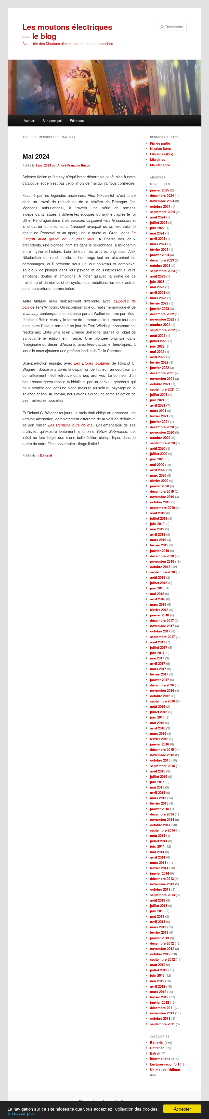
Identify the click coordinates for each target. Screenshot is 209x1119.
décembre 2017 (162, 620)
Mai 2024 (35, 156)
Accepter (182, 1109)
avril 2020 (157, 469)
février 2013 (159, 932)
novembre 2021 (162, 378)
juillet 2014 (158, 840)
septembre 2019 (162, 507)
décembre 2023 (162, 260)
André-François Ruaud (73, 165)
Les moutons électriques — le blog (67, 31)
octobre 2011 (160, 1018)
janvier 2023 (159, 308)
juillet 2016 (158, 711)
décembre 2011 (162, 1007)
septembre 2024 (162, 211)
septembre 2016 (162, 701)
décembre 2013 (162, 878)
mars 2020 (158, 475)
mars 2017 (158, 668)
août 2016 (157, 706)
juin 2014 (157, 846)
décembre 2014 (162, 814)
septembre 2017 (162, 636)
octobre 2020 (160, 437)
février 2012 (159, 996)
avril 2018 (157, 599)
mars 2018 (158, 604)
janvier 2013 (159, 937)
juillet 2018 (158, 582)
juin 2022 (157, 346)
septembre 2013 (162, 894)
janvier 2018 (159, 615)
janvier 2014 (159, 873)
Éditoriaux (77, 120)
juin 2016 (157, 717)
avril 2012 (157, 986)
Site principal (52, 120)
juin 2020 (157, 459)
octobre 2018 (160, 566)
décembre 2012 (162, 943)
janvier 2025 (159, 190)
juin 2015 (157, 781)
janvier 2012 (159, 1002)
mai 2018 (157, 593)
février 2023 (159, 303)
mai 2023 (157, 286)
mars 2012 (158, 991)
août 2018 (157, 577)
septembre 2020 (162, 442)
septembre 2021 (162, 389)
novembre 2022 (162, 319)
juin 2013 (157, 910)
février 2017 (159, 674)
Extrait (155, 1053)
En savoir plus (21, 1113)
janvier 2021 (159, 421)
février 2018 (159, 609)
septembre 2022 (162, 329)
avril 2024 (157, 238)
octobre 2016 (160, 695)
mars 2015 (158, 797)
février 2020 (159, 480)
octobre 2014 (160, 824)
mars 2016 (158, 733)
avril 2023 (157, 292)
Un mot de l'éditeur (165, 1069)
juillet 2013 (158, 905)
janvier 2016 (159, 744)
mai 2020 (157, 464)
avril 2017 (157, 663)
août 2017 (157, 642)
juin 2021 (157, 399)
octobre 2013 (160, 889)
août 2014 (157, 835)
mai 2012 (157, 980)
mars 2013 (158, 926)
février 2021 (159, 415)
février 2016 (159, 738)
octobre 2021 (160, 383)
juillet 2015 (158, 776)
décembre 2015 (162, 749)
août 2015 (157, 771)
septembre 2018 (162, 572)
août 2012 (157, 964)
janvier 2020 (159, 485)
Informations (160, 1058)
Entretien (157, 1047)
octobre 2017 (160, 631)
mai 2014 (157, 851)
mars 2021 (158, 410)
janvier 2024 (159, 254)
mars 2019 (158, 539)
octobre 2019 (160, 502)
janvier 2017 (159, 679)
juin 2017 (157, 652)
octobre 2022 (160, 324)
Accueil (29, 120)
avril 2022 (157, 356)
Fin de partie (160, 143)
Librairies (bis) (161, 153)
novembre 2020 (162, 432)
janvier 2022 (159, 367)
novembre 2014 (162, 819)
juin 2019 (157, 523)
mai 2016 (157, 722)
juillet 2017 (158, 647)
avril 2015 (157, 792)
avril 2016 (157, 728)
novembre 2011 (162, 1013)
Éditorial (46, 455)
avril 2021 (157, 405)
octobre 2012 (160, 953)
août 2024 (157, 217)
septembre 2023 (162, 270)
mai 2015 (157, 787)
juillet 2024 (158, 222)
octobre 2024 (160, 206)
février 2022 (159, 362)
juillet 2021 (158, 394)
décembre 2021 (162, 372)
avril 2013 (157, 921)
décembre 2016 (162, 685)
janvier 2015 (159, 808)
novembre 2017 (162, 625)
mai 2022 (157, 351)
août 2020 (157, 448)
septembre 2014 (162, 830)
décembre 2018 (162, 556)
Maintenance (160, 164)
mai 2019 (157, 529)
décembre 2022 (162, 313)
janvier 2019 (159, 550)
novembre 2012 (162, 948)
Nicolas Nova (160, 148)
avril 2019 (157, 534)
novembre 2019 (162, 496)
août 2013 (157, 900)
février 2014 (159, 867)
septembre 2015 (162, 765)
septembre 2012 (162, 959)
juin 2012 (157, 975)
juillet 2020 (158, 453)
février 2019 (159, 545)
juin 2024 (157, 227)
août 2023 (157, 276)
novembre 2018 (162, 561)
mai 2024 (157, 233)
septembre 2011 (162, 1023)
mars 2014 (158, 862)
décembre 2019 (162, 491)
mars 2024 (158, 243)
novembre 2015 (162, 754)
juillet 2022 (158, 340)
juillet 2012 (158, 970)
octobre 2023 (160, 265)
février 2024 (159, 249)
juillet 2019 (158, 518)
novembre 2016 (162, 690)
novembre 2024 (162, 200)
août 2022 (157, 335)
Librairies (157, 159)
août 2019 (157, 512)
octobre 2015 (160, 760)
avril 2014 (157, 857)
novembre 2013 (162, 883)
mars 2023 (158, 297)
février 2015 (159, 803)
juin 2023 (157, 281)
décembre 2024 (162, 195)
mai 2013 (157, 916)
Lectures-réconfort (164, 1064)
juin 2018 (157, 588)
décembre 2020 (162, 426)
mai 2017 (157, 658)
